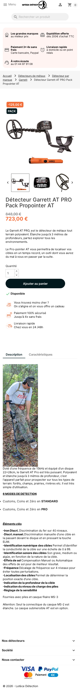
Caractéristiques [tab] (40, 354)
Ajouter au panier (35, 283)
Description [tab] (14, 354)
